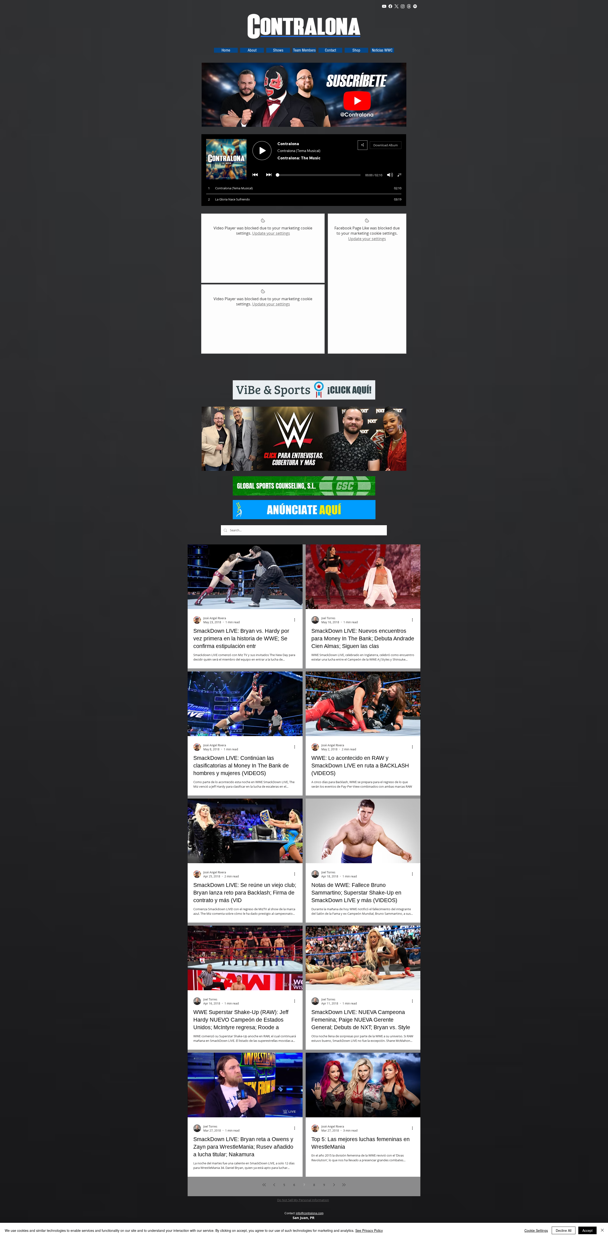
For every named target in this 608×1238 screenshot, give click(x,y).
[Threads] (408, 6)
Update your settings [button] (271, 233)
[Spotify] (415, 6)
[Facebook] (390, 6)
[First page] (264, 1185)
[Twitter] (396, 6)
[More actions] (296, 620)
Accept (587, 1230)
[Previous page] (274, 1185)
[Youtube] (384, 6)
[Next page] (334, 1185)
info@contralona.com (309, 1213)
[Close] (602, 1230)
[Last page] (344, 1185)
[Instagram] (402, 6)
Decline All (563, 1230)
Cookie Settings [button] (536, 1230)
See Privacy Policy (369, 1230)
